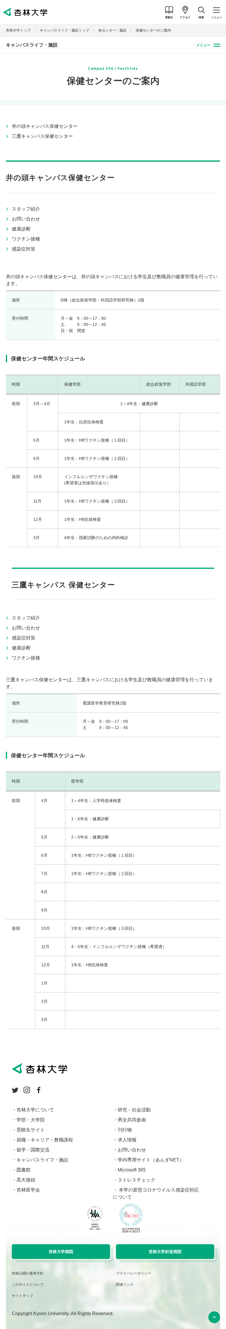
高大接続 (25, 1179)
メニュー (203, 45)
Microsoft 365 (132, 1169)
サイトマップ (22, 1296)
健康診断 (21, 228)
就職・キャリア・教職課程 (44, 1139)
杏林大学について (35, 1109)
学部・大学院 (30, 1119)
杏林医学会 (28, 1189)
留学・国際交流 (32, 1149)
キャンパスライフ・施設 (32, 44)
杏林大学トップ (18, 30)
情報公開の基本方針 (28, 1273)
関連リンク (125, 1284)
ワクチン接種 (26, 238)
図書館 (23, 1169)
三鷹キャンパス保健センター (42, 136)
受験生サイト (30, 1129)
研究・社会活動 (134, 1109)
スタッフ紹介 (26, 208)
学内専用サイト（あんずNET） (151, 1159)
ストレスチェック (136, 1179)
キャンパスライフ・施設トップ (64, 30)
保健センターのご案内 (153, 30)
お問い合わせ (26, 218)
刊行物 (125, 1129)
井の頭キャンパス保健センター (45, 126)
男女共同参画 (132, 1119)
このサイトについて (28, 1284)
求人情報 (127, 1139)
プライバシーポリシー (133, 1273)
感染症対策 (23, 248)
